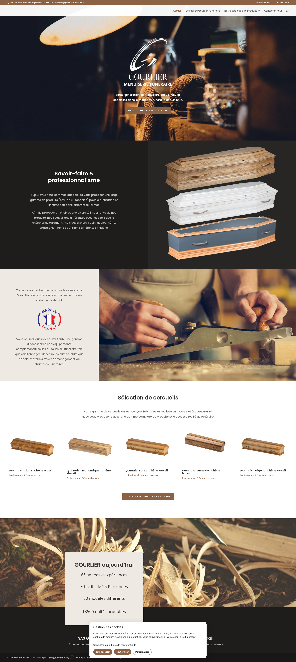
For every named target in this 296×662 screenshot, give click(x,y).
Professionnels (263, 3)
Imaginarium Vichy (59, 657)
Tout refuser (123, 652)
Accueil (177, 11)
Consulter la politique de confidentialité (114, 644)
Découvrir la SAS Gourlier (148, 110)
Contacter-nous (273, 11)
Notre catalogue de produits (240, 11)
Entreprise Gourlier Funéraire (202, 11)
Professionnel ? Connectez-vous (25, 475)
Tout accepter (103, 652)
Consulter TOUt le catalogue (148, 496)
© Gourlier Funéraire (18, 657)
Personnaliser (142, 652)
